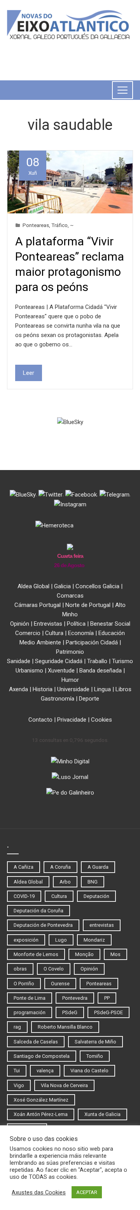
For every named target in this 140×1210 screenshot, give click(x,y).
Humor (70, 679)
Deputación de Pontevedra (43, 925)
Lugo (61, 940)
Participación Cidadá (92, 642)
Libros (123, 689)
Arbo (65, 882)
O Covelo (54, 969)
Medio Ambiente (40, 642)
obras (20, 969)
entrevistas (101, 925)
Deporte (89, 698)
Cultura (54, 633)
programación (30, 1012)
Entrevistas (48, 623)
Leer (28, 372)
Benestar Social (110, 623)
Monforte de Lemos (36, 954)
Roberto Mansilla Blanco (65, 1027)
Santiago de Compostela (42, 1056)
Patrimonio (70, 651)
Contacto (40, 719)
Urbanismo (29, 670)
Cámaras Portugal (37, 605)
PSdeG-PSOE (108, 1012)
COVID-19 (24, 896)
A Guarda (98, 867)
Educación (111, 633)
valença (45, 1070)
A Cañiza (23, 867)
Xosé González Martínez (41, 1100)
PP (107, 998)
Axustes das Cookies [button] (39, 1192)
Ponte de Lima (30, 998)
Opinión (19, 623)
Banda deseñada (100, 670)
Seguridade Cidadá (58, 661)
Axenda (18, 689)
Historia (42, 689)
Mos (115, 954)
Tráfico (59, 225)
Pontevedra (75, 998)
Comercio (27, 633)
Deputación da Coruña (38, 911)
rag (17, 1027)
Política (76, 623)
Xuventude (61, 670)
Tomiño (94, 1056)
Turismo (122, 661)
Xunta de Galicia (102, 1114)
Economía (81, 633)
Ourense (60, 983)
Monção (84, 954)
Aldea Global (33, 586)
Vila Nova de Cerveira (64, 1085)
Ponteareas (36, 225)
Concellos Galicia (97, 586)
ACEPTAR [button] (86, 1192)
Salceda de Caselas (36, 1042)
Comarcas (70, 595)
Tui (17, 1070)
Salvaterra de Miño (95, 1042)
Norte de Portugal (87, 605)
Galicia (62, 586)
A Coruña (60, 867)
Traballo (97, 661)
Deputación (96, 896)
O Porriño (24, 983)
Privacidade (71, 719)
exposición (26, 940)
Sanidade (18, 661)
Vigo (19, 1085)
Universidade (73, 689)
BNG (93, 882)
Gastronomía (57, 698)
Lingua (102, 689)
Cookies (101, 719)
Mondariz (94, 940)
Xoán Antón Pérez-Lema (41, 1114)
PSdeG (69, 1012)
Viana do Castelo (89, 1070)
